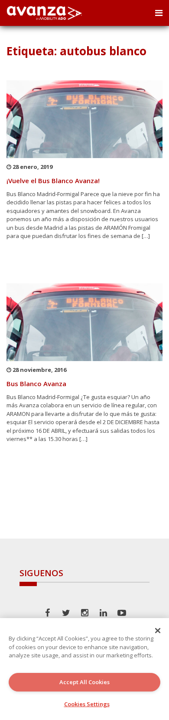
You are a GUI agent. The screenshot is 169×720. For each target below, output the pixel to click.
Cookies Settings (87, 704)
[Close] (157, 630)
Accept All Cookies (84, 682)
